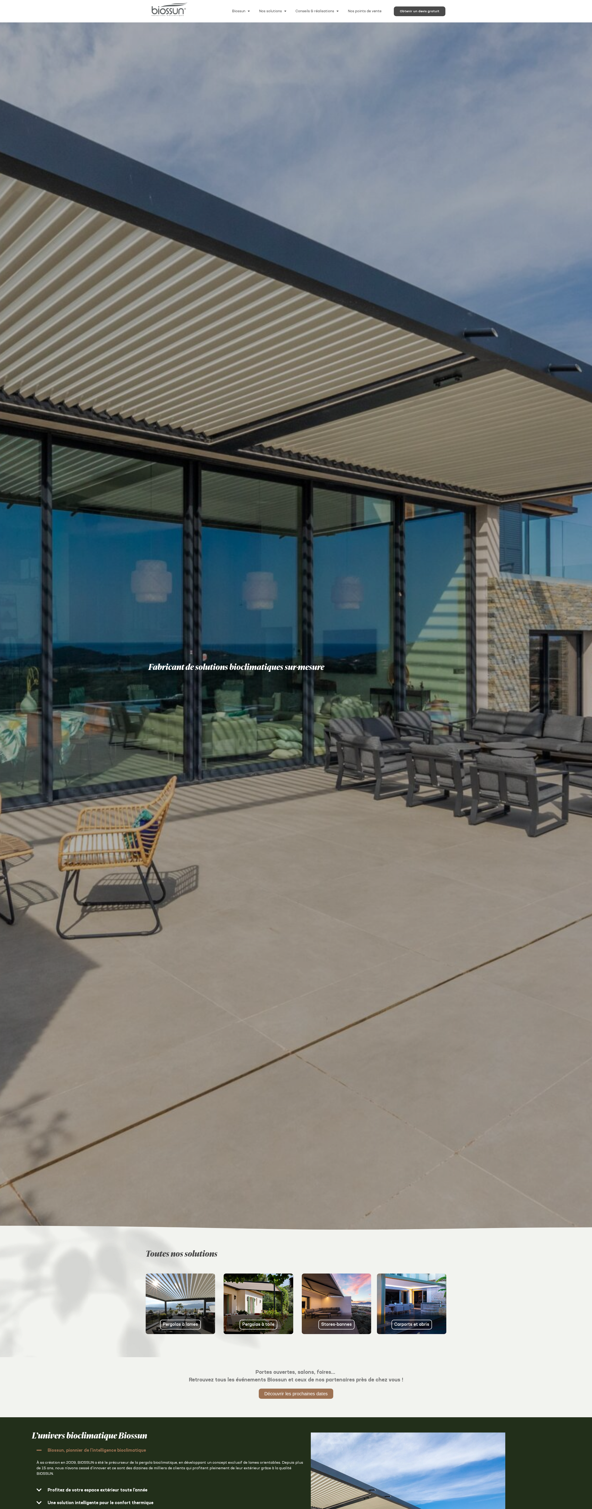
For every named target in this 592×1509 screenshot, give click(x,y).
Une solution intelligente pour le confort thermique (100, 1503)
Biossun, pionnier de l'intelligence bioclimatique (97, 1450)
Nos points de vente (365, 11)
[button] (170, 1450)
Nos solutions (270, 11)
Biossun (238, 11)
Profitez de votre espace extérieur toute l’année (97, 1490)
